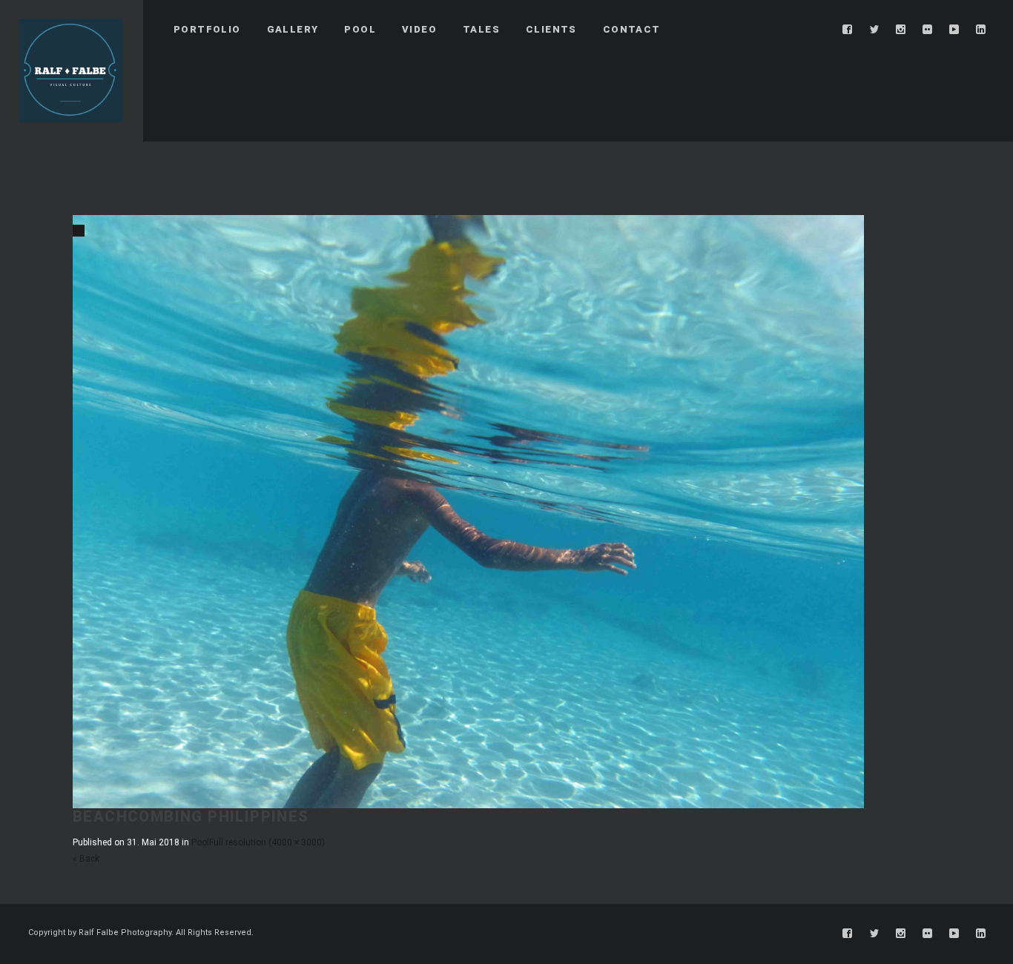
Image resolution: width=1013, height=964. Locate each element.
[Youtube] (954, 29)
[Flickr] (927, 29)
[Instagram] (901, 29)
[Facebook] (847, 29)
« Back (86, 859)
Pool (200, 842)
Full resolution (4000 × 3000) (267, 842)
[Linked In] (981, 29)
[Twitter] (874, 29)
